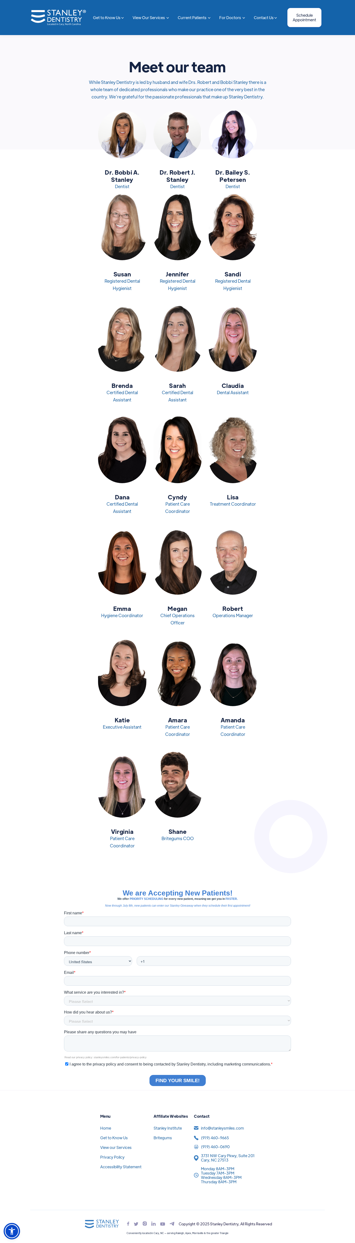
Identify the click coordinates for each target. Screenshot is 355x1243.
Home (105, 1128)
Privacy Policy (112, 1157)
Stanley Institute (168, 1128)
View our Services (116, 1147)
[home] (58, 17)
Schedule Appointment (304, 17)
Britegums (163, 1137)
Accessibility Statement (121, 1166)
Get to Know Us (114, 1137)
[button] (108, 17)
